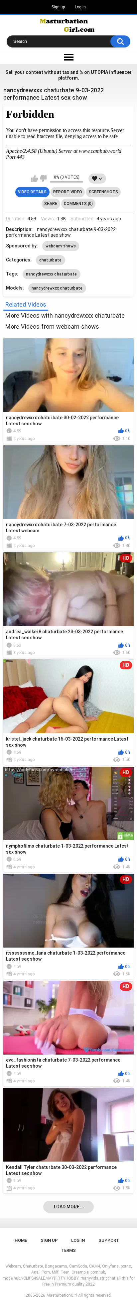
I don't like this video (43, 178)
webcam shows (61, 246)
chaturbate (50, 260)
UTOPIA (99, 72)
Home (21, 1240)
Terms (68, 1250)
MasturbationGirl (62, 1295)
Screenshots (103, 192)
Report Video (67, 192)
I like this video (34, 178)
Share (50, 203)
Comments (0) (78, 203)
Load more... (68, 1206)
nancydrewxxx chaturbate (51, 274)
